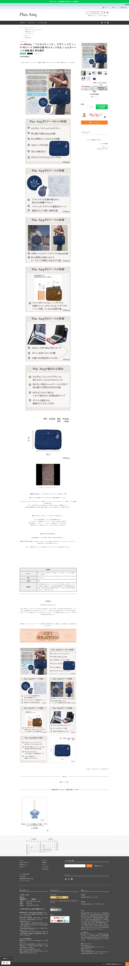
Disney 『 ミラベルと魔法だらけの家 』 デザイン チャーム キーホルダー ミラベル (34, 824)
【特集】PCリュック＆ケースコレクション (33, 29)
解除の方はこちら (99, 865)
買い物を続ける (104, 769)
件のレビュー (38, 53)
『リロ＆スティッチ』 (29, 33)
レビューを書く (65, 782)
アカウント (106, 7)
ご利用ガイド (23, 22)
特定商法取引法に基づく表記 (26, 878)
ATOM (24, 876)
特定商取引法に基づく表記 (102, 148)
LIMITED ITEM (28, 37)
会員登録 (124, 7)
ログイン (115, 7)
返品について (105, 146)
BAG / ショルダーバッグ (29, 27)
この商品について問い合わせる (92, 769)
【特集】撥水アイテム (29, 31)
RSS (21, 876)
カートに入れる (95, 122)
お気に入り (95, 96)
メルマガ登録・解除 (42, 22)
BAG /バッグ (27, 35)
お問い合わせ (31, 22)
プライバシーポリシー (25, 880)
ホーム (21, 27)
